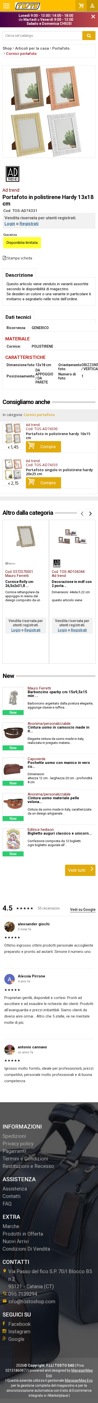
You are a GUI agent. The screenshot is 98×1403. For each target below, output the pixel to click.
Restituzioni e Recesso (28, 1166)
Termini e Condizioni (25, 1159)
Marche (11, 1226)
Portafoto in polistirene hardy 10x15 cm (58, 436)
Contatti (11, 1196)
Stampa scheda (19, 258)
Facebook (19, 1324)
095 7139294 (22, 1294)
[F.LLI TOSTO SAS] (22, 6)
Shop (7, 48)
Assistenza (15, 1189)
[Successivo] (90, 513)
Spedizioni (14, 1136)
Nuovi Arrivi (16, 1241)
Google (16, 1339)
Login (10, 223)
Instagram (19, 1332)
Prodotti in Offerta (23, 1234)
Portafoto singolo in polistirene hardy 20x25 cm (59, 472)
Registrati (29, 223)
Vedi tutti (76, 870)
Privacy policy (18, 1144)
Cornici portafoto (39, 414)
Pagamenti (14, 1151)
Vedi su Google (82, 910)
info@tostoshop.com (31, 1301)
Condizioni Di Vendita (26, 1249)
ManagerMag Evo (79, 1380)
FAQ (7, 1204)
